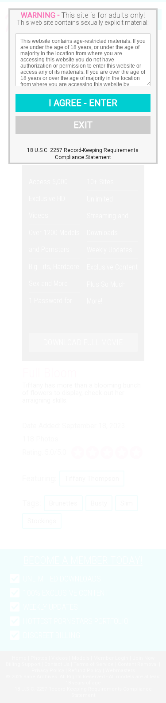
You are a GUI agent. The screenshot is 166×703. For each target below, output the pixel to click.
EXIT (83, 125)
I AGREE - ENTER (83, 103)
